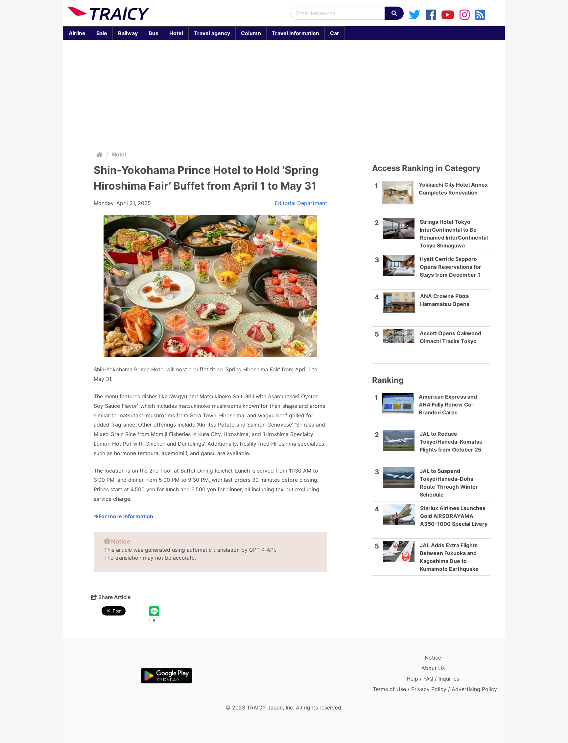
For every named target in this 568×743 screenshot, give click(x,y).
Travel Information (295, 33)
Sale (101, 33)
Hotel (176, 33)
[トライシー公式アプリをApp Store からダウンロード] (105, 675)
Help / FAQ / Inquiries (433, 678)
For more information (126, 516)
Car (334, 33)
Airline (77, 33)
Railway (128, 33)
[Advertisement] (284, 94)
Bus (153, 33)
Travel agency (212, 33)
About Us (433, 668)
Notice (433, 657)
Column (251, 33)
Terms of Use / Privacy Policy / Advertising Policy (435, 689)
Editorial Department (301, 203)
